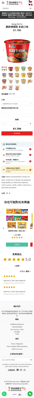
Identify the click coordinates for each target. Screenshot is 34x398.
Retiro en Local (17, 349)
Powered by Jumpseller (20, 384)
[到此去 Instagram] (21, 370)
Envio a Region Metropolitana (17, 346)
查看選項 (17, 244)
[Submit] (30, 8)
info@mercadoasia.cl (17, 324)
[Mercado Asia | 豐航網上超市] (14, 3)
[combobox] (17, 8)
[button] (25, 271)
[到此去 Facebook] (18, 370)
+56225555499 (17, 327)
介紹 (3, 177)
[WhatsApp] (24, 370)
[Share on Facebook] (7, 193)
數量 (17, 119)
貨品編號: (5, 94)
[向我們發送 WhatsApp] (4, 393)
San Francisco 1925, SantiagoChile (17, 332)
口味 (3, 100)
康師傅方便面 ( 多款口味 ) (17, 231)
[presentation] (3, 50)
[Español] (30, 1)
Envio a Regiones (17, 344)
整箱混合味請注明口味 (9, 108)
